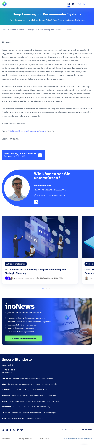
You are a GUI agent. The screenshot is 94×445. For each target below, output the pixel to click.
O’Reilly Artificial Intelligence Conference (27, 131)
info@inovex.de (7, 373)
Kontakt (84, 4)
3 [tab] (49, 288)
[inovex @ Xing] (10, 430)
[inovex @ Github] (3, 430)
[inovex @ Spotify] (21, 430)
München (6, 390)
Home (4, 30)
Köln (4, 384)
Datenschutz (44, 439)
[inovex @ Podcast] (18, 430)
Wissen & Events (17, 30)
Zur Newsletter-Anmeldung (23, 338)
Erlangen (6, 413)
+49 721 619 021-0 (8, 370)
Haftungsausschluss (25, 439)
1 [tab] (43, 288)
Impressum (6, 439)
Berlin (4, 401)
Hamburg (6, 395)
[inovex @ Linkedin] (7, 430)
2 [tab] (46, 288)
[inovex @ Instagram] (14, 430)
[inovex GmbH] (8, 6)
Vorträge (31, 30)
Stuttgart (6, 407)
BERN (4, 418)
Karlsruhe (6, 378)
